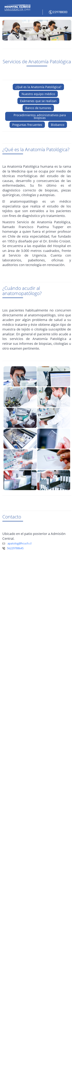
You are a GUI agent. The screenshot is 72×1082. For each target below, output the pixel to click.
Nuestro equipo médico (38, 94)
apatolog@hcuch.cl (19, 543)
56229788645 (14, 548)
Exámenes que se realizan (38, 101)
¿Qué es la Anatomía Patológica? (38, 87)
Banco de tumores (38, 108)
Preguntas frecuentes (27, 125)
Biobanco (57, 125)
